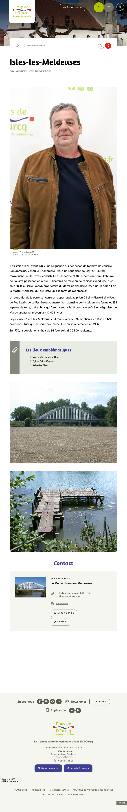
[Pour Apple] (72, 710)
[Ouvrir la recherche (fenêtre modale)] (99, 7)
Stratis (122, 803)
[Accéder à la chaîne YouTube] (46, 701)
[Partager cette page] (108, 46)
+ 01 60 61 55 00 (65, 760)
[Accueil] (17, 46)
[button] (63, 168)
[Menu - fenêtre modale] (109, 7)
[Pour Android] (78, 710)
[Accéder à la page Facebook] (40, 701)
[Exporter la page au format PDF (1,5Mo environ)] (101, 46)
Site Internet (62, 603)
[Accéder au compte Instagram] (52, 701)
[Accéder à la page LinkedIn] (59, 701)
